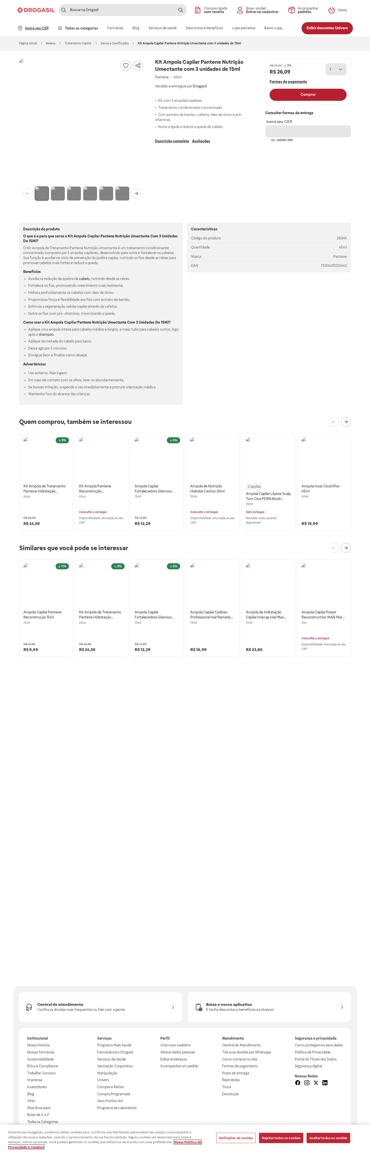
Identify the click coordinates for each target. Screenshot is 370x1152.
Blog (30, 1094)
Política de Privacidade (312, 1052)
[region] (185, 1138)
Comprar (308, 94)
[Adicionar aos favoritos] (126, 65)
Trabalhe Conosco (41, 1073)
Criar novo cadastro (175, 1045)
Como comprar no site (239, 1059)
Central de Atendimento (241, 1045)
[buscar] (181, 10)
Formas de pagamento (240, 1066)
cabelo (84, 279)
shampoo (46, 334)
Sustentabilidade (40, 1059)
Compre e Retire (110, 1087)
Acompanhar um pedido (179, 1066)
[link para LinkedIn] (325, 1083)
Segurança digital (308, 1066)
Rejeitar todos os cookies (281, 1138)
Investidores (37, 1087)
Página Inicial (28, 43)
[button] (82, 121)
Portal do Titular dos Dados (316, 1059)
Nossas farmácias (40, 1052)
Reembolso (231, 1080)
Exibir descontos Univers (327, 28)
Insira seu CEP (279, 121)
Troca (226, 1087)
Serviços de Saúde (111, 1059)
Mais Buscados (38, 1108)
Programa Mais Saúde (114, 1045)
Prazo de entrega (235, 1073)
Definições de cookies (236, 1138)
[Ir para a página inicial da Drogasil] (36, 10)
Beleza (50, 43)
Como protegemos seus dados (319, 1045)
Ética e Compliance (42, 1066)
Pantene (340, 257)
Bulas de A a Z (38, 1115)
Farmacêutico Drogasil (115, 1052)
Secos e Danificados (115, 43)
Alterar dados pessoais (177, 1052)
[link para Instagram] (307, 1083)
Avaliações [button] (201, 141)
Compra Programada (113, 1094)
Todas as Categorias (42, 1122)
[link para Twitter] (316, 1083)
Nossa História (38, 1045)
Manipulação (107, 1073)
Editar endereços (173, 1059)
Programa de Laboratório (117, 1108)
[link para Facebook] (298, 1083)
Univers (103, 1080)
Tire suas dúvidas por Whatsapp (246, 1052)
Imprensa (34, 1080)
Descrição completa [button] (172, 141)
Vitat (31, 1101)
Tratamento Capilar (78, 43)
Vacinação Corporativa (115, 1066)
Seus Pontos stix (110, 1101)
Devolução (230, 1094)
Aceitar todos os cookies (328, 1138)
